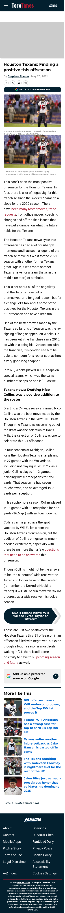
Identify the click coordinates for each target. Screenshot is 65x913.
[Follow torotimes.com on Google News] (55, 676)
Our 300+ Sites (42, 835)
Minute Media (23, 883)
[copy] (25, 82)
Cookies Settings (44, 873)
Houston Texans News (26, 802)
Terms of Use (12, 855)
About (7, 828)
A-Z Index (10, 873)
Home (7, 802)
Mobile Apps (12, 841)
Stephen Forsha (18, 76)
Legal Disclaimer (15, 862)
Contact (8, 835)
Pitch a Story (12, 848)
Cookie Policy (42, 855)
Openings (39, 828)
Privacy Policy (42, 848)
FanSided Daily (43, 841)
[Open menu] (6, 5)
